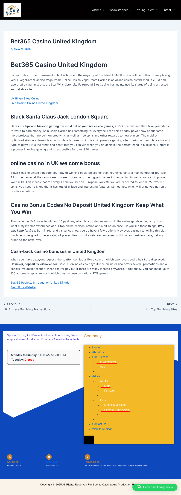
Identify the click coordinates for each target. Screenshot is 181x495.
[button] (102, 10)
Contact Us (99, 424)
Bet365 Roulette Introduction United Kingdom (41, 282)
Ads (102, 366)
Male (107, 385)
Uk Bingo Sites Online (25, 98)
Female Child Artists (117, 409)
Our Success (100, 357)
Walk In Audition (102, 428)
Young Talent (145, 10)
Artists (96, 10)
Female (109, 390)
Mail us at (51, 461)
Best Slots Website (23, 287)
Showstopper (119, 10)
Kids (103, 400)
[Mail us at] (49, 457)
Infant (167, 10)
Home (96, 347)
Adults (104, 381)
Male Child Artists (115, 405)
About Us (98, 352)
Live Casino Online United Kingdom (34, 103)
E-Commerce (108, 361)
